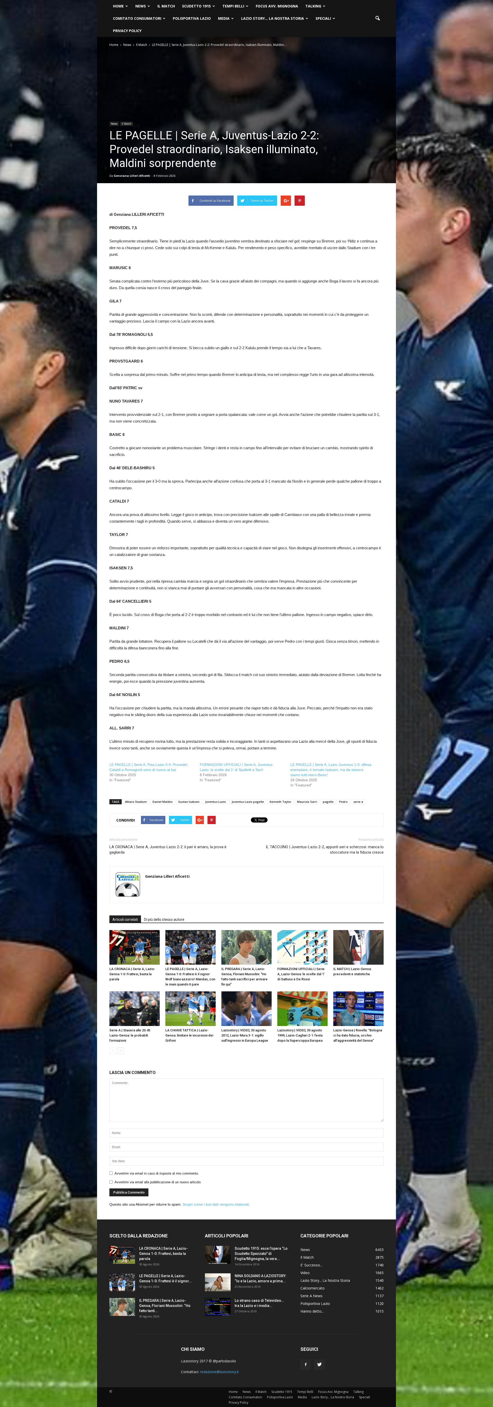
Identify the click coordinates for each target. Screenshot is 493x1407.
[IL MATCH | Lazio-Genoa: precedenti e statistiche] (358, 947)
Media (224, 18)
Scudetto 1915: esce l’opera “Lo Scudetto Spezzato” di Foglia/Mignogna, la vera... (261, 1253)
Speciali (323, 18)
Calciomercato (312, 1288)
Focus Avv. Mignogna (277, 6)
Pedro (343, 802)
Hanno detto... (312, 1311)
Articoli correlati (125, 919)
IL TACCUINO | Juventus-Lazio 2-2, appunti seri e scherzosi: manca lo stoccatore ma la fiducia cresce (325, 850)
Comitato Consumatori (137, 18)
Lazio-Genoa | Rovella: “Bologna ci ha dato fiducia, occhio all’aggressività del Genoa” (357, 1035)
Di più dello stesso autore (164, 919)
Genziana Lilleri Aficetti (132, 176)
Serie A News (311, 1295)
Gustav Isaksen (189, 802)
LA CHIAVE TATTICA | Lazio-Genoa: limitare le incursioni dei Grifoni (189, 1035)
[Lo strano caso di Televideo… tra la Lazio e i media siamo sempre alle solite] (218, 1307)
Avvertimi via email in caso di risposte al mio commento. (157, 1173)
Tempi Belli (233, 6)
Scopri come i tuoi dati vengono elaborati (216, 1204)
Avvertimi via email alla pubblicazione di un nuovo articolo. (158, 1182)
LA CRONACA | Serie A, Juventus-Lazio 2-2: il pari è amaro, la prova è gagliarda (167, 850)
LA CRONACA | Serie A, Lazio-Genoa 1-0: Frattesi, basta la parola (132, 974)
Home (118, 6)
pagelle (328, 802)
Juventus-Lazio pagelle (248, 802)
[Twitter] (319, 1365)
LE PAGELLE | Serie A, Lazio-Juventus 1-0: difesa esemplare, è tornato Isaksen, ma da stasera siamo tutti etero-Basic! (330, 770)
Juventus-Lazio (215, 802)
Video (305, 1272)
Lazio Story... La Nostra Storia (325, 1280)
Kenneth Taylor (280, 802)
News (140, 6)
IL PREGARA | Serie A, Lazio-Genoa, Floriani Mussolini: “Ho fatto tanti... (165, 1305)
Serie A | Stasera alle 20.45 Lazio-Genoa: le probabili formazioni (129, 1035)
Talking (313, 6)
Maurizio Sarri (307, 802)
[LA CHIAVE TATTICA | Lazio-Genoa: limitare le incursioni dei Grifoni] (190, 1008)
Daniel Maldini (163, 802)
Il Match (166, 6)
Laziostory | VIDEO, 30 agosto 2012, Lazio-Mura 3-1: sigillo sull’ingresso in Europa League (244, 1035)
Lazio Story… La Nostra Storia (272, 18)
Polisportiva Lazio (192, 18)
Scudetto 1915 (196, 6)
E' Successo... (311, 1265)
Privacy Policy (127, 30)
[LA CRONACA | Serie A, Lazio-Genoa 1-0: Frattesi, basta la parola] (134, 947)
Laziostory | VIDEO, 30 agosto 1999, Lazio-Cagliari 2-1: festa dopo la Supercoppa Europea (300, 1035)
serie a (358, 802)
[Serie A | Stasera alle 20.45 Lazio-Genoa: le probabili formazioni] (134, 1008)
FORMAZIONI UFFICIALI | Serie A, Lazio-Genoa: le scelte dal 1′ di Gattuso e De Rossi (301, 974)
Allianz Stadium (136, 802)
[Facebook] (305, 1365)
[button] (377, 18)
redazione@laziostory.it (219, 1371)
